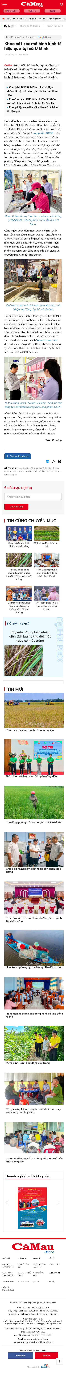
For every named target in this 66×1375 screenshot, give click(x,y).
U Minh (52, 471)
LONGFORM (54, 1273)
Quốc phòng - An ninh (39, 1265)
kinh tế (45, 471)
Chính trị (22, 18)
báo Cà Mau (24, 468)
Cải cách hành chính (8, 1265)
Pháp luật (54, 1264)
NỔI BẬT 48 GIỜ (18, 623)
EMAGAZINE (23, 1281)
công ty (13, 474)
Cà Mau (34, 468)
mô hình (29, 471)
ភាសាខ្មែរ (52, 11)
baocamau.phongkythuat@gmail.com (33, 1342)
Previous (7, 1202)
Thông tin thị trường (30, 26)
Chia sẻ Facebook (19, 456)
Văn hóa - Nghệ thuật (8, 1274)
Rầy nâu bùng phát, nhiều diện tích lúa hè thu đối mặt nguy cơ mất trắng (30, 636)
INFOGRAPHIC (8, 1281)
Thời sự (11, 18)
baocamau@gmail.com (36, 1338)
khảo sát (38, 471)
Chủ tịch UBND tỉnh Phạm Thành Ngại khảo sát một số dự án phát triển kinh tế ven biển (33, 91)
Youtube (46, 1355)
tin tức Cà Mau (18, 471)
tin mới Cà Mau (45, 468)
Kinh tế (32, 18)
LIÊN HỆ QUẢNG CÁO (8, 1288)
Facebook (20, 1355)
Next (57, 1202)
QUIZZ (36, 1281)
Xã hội (42, 18)
